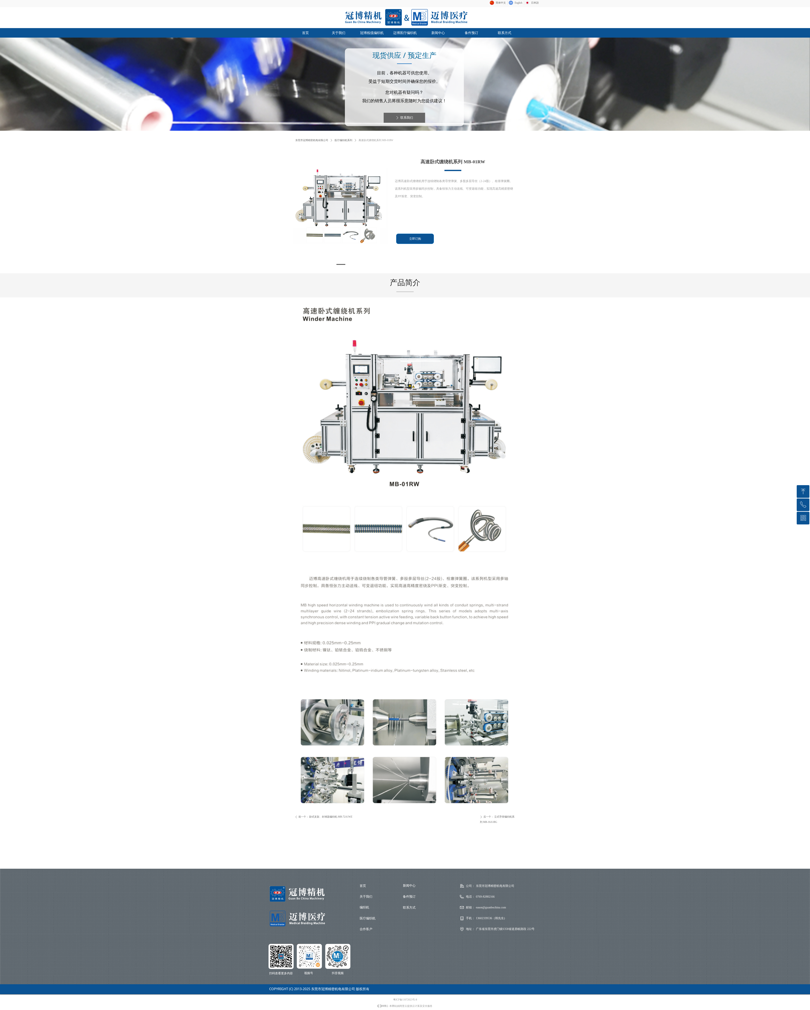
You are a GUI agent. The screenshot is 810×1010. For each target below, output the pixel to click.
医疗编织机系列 (343, 140)
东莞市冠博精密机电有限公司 (311, 140)
